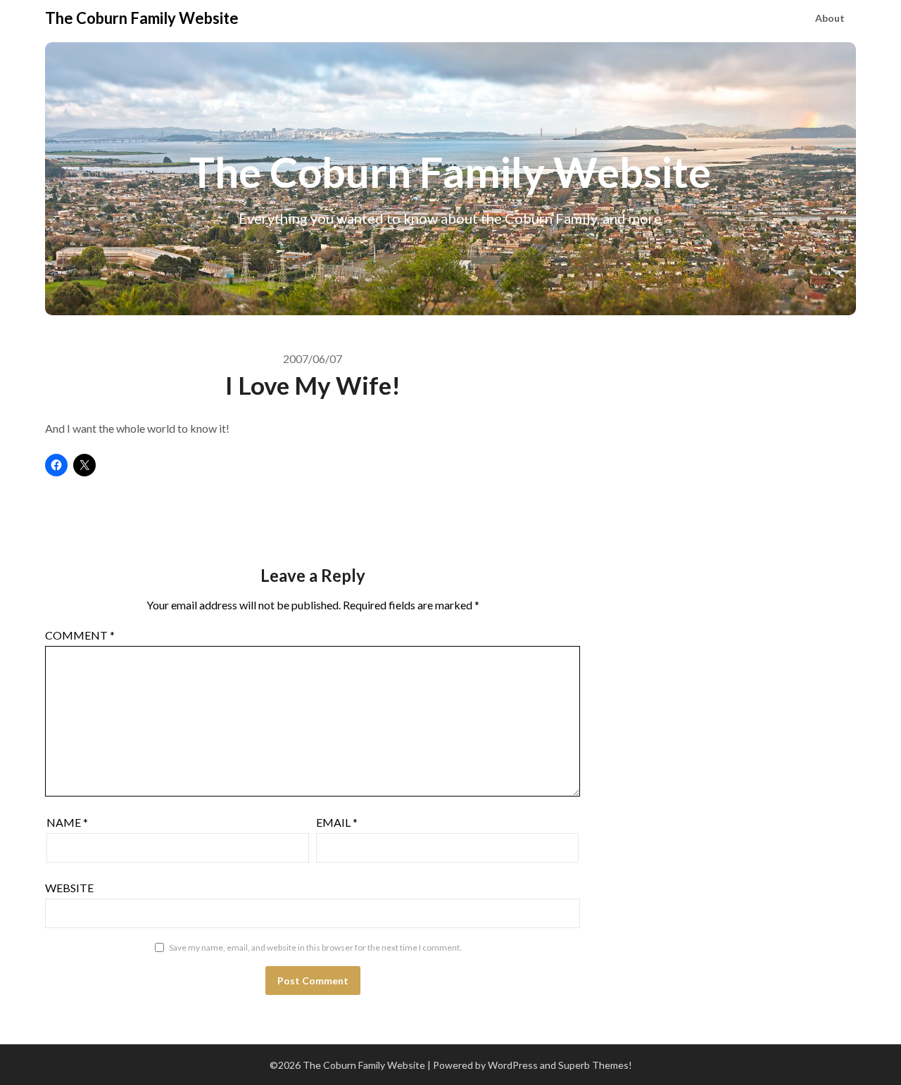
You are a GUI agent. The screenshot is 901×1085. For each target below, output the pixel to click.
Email (337, 822)
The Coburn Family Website (142, 17)
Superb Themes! (595, 1065)
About (830, 18)
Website (69, 887)
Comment (80, 635)
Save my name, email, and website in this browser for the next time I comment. (315, 947)
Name (67, 822)
